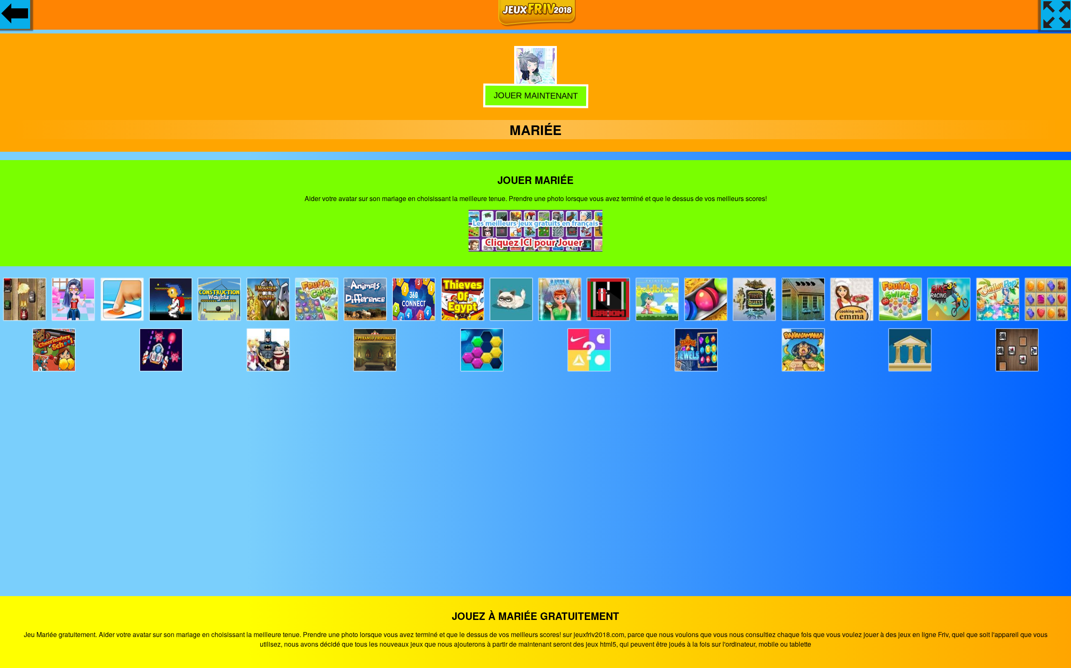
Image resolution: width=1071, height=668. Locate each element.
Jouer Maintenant (537, 96)
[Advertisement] (535, 476)
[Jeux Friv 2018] (537, 23)
